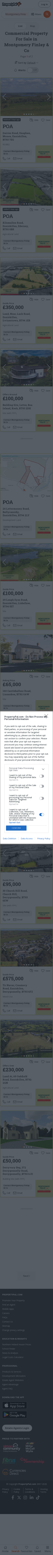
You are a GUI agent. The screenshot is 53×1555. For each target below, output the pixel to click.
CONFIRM (16, 828)
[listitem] (26, 769)
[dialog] (26, 777)
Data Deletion (9, 838)
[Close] (47, 717)
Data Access (27, 838)
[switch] (41, 776)
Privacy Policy (43, 838)
